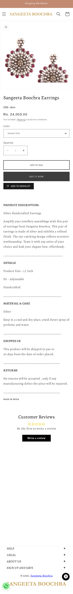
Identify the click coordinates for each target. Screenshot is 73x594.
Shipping (21, 119)
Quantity (8, 142)
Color (6, 126)
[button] (58, 14)
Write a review (36, 438)
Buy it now (36, 176)
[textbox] (36, 254)
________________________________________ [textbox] (33, 255)
